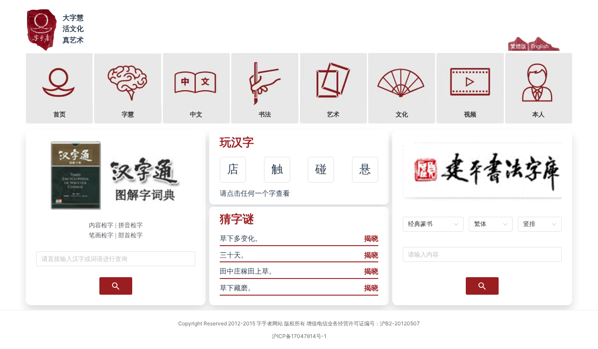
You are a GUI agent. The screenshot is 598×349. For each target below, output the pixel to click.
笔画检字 (101, 235)
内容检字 (101, 225)
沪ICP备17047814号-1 (299, 336)
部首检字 (130, 235)
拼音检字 (130, 225)
